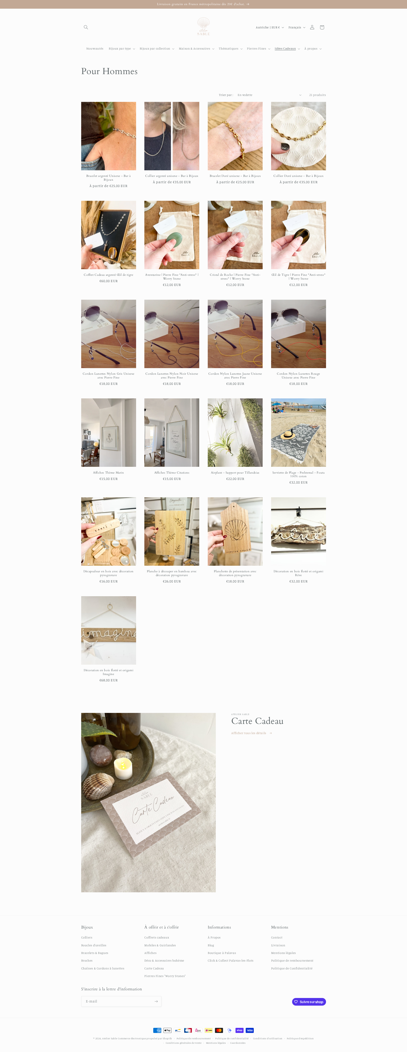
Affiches (150, 953)
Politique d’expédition (300, 1038)
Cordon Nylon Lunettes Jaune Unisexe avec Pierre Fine (235, 376)
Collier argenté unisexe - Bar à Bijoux (171, 176)
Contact (276, 937)
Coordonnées (238, 1042)
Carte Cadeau (154, 968)
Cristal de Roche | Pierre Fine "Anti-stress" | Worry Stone (235, 277)
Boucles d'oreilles (93, 945)
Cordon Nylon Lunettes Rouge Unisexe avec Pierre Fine (298, 376)
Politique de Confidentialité (292, 968)
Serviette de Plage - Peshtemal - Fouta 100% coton (298, 474)
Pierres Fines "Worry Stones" (165, 976)
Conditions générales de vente (184, 1042)
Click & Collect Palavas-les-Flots (231, 960)
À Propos (214, 937)
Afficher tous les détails (249, 733)
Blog (211, 945)
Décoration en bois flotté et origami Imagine (109, 672)
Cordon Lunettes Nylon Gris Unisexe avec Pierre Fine (108, 376)
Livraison (278, 945)
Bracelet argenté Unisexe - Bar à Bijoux (108, 178)
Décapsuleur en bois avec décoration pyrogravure (109, 573)
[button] (86, 27)
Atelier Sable (109, 1038)
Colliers (86, 937)
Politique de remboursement (292, 960)
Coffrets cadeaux (156, 937)
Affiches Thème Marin (108, 473)
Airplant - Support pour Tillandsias (235, 473)
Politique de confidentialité (232, 1038)
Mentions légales (283, 953)
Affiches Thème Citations (172, 473)
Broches (87, 960)
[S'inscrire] (156, 1001)
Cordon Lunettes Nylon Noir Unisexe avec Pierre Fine (171, 376)
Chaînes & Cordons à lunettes (102, 968)
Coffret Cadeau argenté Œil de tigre (108, 275)
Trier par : (226, 95)
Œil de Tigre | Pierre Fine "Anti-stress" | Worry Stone (298, 277)
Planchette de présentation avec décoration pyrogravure (235, 573)
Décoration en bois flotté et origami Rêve (298, 573)
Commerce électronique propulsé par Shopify (145, 1038)
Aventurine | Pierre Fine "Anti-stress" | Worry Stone (171, 277)
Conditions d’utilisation (268, 1038)
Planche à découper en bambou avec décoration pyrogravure (172, 573)
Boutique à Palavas (222, 953)
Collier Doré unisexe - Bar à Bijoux (298, 176)
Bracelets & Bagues (94, 953)
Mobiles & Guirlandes (160, 945)
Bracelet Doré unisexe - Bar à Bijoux (235, 176)
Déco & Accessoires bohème (164, 960)
